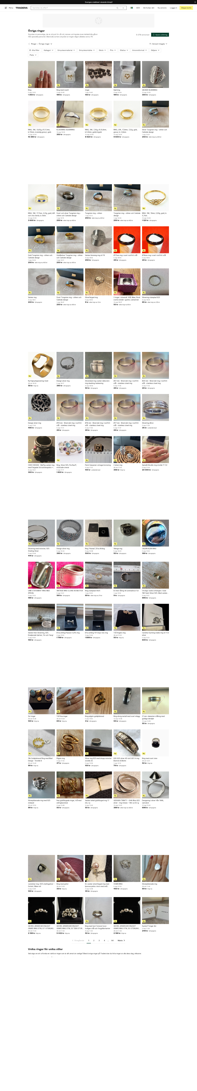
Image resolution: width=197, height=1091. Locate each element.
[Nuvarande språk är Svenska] (132, 8)
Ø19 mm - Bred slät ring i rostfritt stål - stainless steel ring (69, 424)
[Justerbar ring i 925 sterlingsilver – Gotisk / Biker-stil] (41, 868)
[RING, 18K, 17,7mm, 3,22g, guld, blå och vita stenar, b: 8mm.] (41, 197)
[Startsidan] (22, 8)
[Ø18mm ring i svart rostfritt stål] (155, 239)
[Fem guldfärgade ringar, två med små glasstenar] (70, 784)
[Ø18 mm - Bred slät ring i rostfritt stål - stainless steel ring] (98, 407)
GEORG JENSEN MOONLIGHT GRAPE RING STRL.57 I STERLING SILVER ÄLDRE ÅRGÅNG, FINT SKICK (40, 927)
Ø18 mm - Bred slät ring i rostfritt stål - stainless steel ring (97, 424)
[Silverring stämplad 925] (155, 281)
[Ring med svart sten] (155, 742)
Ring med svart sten (149, 758)
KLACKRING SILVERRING (66, 130)
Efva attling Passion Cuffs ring (68, 633)
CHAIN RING (118, 884)
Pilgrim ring (61, 758)
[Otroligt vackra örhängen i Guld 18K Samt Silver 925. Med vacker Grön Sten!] (155, 575)
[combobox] (75, 8)
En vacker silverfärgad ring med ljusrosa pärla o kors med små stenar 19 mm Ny (97, 885)
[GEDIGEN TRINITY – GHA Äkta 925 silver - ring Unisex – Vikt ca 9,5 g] (127, 784)
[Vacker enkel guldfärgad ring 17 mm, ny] (98, 784)
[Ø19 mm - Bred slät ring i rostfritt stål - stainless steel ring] (70, 407)
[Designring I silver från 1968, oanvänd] (155, 784)
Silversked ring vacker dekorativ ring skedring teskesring (97, 382)
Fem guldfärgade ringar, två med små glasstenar (69, 801)
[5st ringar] (41, 700)
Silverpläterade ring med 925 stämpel (39, 801)
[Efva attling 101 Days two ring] (98, 617)
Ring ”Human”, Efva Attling (95, 548)
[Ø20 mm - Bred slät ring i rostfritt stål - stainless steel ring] (155, 365)
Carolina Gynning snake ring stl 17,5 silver (155, 634)
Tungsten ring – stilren (93, 213)
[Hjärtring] (127, 74)
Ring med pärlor (63, 884)
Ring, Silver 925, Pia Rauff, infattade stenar (67, 466)
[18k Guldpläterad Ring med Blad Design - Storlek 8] (41, 742)
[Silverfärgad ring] (98, 281)
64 (112, 940)
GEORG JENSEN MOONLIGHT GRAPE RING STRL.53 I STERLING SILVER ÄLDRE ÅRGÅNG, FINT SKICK (126, 927)
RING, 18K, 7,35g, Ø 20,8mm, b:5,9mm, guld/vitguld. (96, 131)
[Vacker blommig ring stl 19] (98, 239)
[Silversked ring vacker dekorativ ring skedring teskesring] (98, 365)
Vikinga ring (118, 548)
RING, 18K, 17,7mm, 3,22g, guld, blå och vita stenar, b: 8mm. (41, 214)
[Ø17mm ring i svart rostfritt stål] (127, 239)
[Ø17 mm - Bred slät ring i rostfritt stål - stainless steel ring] (127, 407)
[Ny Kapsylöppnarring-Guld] (41, 365)
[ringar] (98, 74)
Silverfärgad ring (91, 297)
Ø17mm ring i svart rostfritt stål (125, 255)
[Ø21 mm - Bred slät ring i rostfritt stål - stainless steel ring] (127, 365)
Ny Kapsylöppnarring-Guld (38, 381)
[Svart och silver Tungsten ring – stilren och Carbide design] (70, 197)
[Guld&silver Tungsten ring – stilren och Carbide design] (70, 239)
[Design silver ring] (70, 365)
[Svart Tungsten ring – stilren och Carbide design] (70, 281)
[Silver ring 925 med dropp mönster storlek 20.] (98, 742)
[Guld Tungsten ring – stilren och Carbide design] (41, 239)
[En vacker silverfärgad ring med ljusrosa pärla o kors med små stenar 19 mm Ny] (98, 868)
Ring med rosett (63, 90)
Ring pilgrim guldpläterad (94, 716)
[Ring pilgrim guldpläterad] (98, 700)
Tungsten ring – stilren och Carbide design (127, 214)
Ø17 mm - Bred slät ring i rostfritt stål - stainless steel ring (126, 424)
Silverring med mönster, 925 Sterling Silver (38, 550)
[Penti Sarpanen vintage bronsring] (98, 449)
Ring (29, 90)
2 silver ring (118, 465)
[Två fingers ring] (127, 617)
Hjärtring (117, 90)
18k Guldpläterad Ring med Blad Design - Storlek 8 (40, 759)
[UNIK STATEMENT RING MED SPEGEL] (41, 575)
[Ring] (41, 74)
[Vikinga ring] (127, 533)
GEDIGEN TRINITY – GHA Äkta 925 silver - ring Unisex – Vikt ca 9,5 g (127, 801)
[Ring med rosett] (70, 74)
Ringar (33, 44)
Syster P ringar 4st (149, 926)
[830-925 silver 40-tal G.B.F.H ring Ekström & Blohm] (127, 742)
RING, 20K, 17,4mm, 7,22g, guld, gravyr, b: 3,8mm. (125, 131)
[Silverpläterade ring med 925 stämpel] (41, 784)
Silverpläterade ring (149, 884)
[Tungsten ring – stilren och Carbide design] (127, 197)
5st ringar (31, 716)
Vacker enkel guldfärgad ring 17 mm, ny (97, 801)
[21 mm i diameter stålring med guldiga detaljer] (155, 700)
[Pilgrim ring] (70, 742)
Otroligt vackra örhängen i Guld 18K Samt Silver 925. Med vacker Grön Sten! (154, 592)
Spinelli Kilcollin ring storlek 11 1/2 (154, 465)
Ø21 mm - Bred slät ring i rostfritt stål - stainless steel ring (126, 382)
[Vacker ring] (41, 281)
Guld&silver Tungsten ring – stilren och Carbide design (70, 256)
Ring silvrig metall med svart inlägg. (127, 716)
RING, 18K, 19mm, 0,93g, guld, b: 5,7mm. (154, 214)
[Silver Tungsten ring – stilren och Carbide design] (155, 114)
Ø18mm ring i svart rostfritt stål (154, 255)
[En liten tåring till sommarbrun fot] (127, 575)
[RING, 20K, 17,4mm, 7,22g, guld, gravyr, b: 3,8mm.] (127, 114)
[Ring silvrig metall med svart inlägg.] (127, 700)
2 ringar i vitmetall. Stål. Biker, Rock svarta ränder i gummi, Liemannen (127, 298)
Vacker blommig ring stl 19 (95, 255)
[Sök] (117, 8)
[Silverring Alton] (155, 407)
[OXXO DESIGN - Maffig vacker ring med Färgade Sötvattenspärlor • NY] (41, 449)
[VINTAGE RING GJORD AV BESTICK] (70, 575)
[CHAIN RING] (127, 868)
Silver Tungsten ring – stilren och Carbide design (154, 131)
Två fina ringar (62, 716)
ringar (87, 90)
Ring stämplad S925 (92, 591)
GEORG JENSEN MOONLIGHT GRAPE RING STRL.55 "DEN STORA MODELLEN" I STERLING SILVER (70, 927)
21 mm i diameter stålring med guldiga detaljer (153, 717)
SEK (138, 8)
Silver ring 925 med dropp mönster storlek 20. (98, 759)
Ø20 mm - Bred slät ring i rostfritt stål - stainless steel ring (154, 382)
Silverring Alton (148, 423)
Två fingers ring (120, 633)
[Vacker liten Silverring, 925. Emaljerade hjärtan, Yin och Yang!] (41, 617)
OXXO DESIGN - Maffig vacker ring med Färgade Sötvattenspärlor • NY (41, 466)
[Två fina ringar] (70, 700)
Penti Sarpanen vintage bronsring (98, 465)
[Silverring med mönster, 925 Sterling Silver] (41, 533)
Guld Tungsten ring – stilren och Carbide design (40, 256)
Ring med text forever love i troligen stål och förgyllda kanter (97, 927)
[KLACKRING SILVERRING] (70, 114)
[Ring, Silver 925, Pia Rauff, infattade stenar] (70, 449)
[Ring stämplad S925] (98, 575)
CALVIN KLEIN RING (149, 548)
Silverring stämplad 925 (151, 297)
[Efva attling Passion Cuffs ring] (70, 617)
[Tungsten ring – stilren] (98, 197)
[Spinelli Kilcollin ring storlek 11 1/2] (155, 449)
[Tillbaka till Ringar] (29, 44)
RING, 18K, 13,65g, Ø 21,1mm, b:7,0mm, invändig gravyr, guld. (39, 131)
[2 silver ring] (127, 449)
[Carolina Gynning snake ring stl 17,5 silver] (155, 617)
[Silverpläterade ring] (155, 868)
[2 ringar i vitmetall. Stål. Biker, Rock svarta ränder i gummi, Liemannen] (127, 281)
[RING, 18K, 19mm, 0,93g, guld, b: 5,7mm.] (155, 197)
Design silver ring (63, 381)
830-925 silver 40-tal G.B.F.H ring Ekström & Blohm (126, 759)
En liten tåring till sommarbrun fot (126, 591)
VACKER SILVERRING (149, 90)
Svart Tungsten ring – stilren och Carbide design (69, 298)
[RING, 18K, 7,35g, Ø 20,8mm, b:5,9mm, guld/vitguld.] (98, 114)
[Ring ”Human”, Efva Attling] (98, 533)
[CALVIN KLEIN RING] (155, 533)
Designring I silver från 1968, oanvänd (153, 801)
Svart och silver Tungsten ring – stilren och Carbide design (69, 214)
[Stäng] (195, 2)
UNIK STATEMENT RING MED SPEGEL (39, 592)
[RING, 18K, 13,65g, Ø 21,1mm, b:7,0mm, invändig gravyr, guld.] (41, 114)
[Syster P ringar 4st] (155, 910)
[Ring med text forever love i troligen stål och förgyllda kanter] (98, 910)
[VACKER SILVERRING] (155, 74)
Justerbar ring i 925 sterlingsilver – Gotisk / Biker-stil (41, 885)
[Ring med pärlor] (70, 868)
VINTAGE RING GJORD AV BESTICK (70, 591)
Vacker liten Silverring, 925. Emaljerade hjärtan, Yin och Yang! (40, 634)
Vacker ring (32, 297)
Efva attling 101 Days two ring (96, 633)
